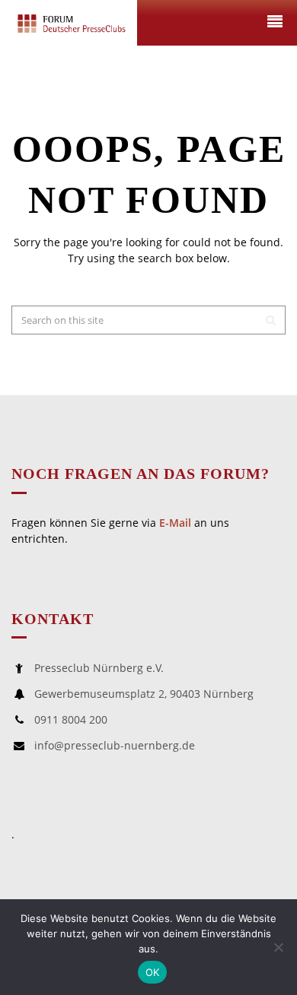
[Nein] (278, 947)
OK (152, 972)
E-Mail (175, 522)
